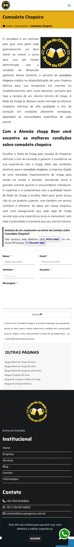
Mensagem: (10, 283)
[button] (69, 5)
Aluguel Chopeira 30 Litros (17, 375)
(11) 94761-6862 (49, 239)
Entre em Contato (14, 430)
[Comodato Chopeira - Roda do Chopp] (6, 5)
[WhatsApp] (62, 534)
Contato (8, 473)
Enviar (36, 314)
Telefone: (9, 270)
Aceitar (35, 538)
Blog (5, 466)
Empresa (8, 454)
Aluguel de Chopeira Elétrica (18, 383)
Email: (44, 256)
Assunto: (45, 270)
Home (6, 448)
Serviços (8, 460)
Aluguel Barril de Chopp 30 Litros (20, 362)
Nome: (7, 256)
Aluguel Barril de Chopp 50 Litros (20, 366)
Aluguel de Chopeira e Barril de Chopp (22, 379)
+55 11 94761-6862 (18, 507)
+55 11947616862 (17, 501)
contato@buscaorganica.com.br (25, 513)
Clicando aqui (36, 242)
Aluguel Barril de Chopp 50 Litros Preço (23, 370)
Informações (10, 479)
